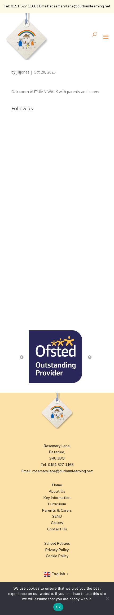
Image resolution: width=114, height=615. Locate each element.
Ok (58, 607)
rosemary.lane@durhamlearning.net (80, 6)
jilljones (22, 72)
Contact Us (57, 529)
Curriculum (57, 504)
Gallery (57, 522)
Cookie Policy (57, 555)
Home (57, 485)
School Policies (57, 543)
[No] (107, 598)
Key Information (57, 497)
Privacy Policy (57, 549)
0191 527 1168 (23, 6)
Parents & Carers (57, 510)
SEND (57, 516)
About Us (57, 491)
